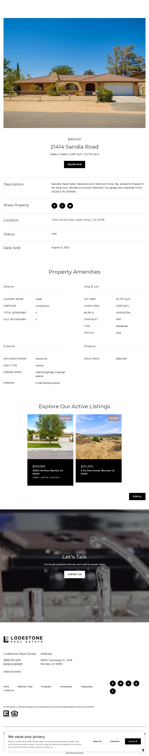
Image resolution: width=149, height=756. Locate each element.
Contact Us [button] (74, 574)
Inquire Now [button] (75, 164)
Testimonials (87, 686)
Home (6, 686)
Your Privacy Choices (74, 753)
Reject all (97, 741)
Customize (115, 741)
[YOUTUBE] (121, 683)
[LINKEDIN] (128, 683)
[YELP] (113, 691)
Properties (46, 686)
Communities (66, 686)
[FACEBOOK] (113, 683)
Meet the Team (25, 686)
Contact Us (8, 690)
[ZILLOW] (136, 683)
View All (137, 496)
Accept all (133, 741)
